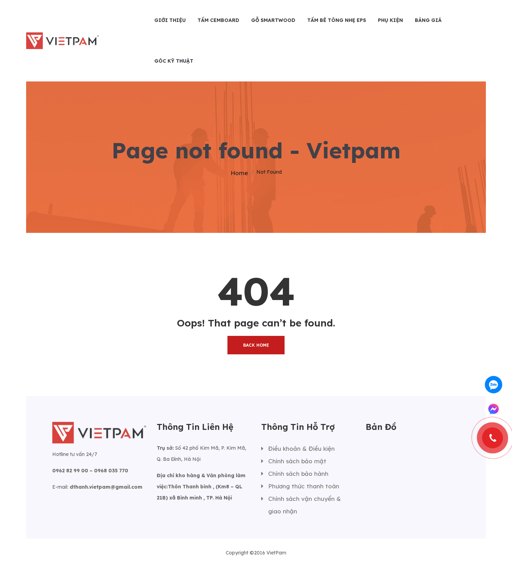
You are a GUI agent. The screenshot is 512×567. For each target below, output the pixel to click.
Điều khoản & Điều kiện (301, 448)
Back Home (256, 345)
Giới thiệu (170, 20)
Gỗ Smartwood (273, 20)
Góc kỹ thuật (173, 61)
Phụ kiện (390, 20)
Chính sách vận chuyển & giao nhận (304, 505)
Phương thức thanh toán (303, 486)
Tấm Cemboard (218, 20)
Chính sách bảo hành (298, 473)
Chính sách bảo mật (297, 461)
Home (239, 172)
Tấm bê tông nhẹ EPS (336, 20)
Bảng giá (428, 20)
